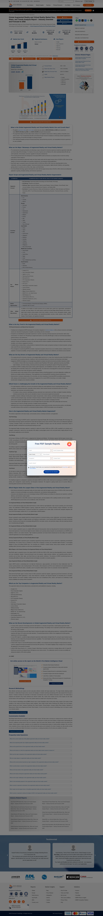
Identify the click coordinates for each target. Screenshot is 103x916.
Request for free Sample (51, 471)
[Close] (74, 442)
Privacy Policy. (65, 467)
